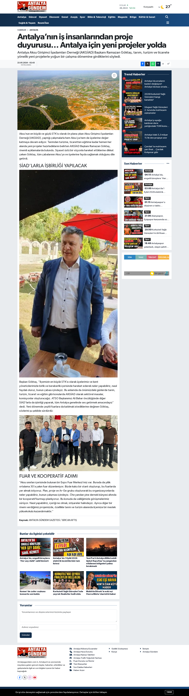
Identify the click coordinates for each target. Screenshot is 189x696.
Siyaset (43, 17)
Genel (64, 17)
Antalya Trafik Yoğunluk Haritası (87, 658)
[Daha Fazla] (158, 64)
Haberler (21, 30)
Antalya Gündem (150, 652)
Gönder (26, 635)
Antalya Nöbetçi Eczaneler (85, 649)
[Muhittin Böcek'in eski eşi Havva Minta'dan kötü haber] (101, 580)
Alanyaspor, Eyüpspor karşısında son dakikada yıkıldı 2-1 (156, 218)
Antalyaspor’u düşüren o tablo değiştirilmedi (154, 204)
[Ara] (167, 17)
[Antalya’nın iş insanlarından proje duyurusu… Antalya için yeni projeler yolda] (68, 100)
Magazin (122, 17)
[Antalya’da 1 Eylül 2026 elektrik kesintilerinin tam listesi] (68, 547)
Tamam (169, 692)
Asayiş (73, 17)
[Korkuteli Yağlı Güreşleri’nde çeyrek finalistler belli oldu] (68, 580)
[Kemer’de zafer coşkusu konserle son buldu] (35, 580)
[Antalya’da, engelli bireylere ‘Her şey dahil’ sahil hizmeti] (35, 547)
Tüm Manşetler (80, 664)
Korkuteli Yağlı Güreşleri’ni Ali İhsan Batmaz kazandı (155, 231)
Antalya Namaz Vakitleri (84, 655)
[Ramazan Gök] (68, 273)
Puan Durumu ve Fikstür (83, 661)
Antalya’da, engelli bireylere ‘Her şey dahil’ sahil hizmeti (155, 177)
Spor (82, 17)
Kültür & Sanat (147, 17)
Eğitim (111, 17)
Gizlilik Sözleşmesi (120, 649)
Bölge (133, 17)
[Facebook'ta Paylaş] (143, 64)
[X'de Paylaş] (147, 64)
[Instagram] (29, 677)
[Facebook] (19, 677)
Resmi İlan (43, 23)
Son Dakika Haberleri (82, 667)
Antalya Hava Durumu (83, 652)
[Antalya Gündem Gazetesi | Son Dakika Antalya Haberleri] (31, 7)
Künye (114, 652)
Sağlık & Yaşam (27, 23)
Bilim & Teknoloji (97, 17)
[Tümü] (168, 164)
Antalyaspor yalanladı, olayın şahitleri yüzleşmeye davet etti (156, 245)
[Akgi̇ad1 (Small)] (68, 443)
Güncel (33, 17)
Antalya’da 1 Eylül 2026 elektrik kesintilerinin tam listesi (66, 561)
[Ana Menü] (167, 23)
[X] (24, 677)
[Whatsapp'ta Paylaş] (152, 64)
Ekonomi (54, 17)
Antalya (21, 17)
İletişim (146, 649)
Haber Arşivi (78, 670)
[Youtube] (34, 677)
